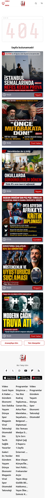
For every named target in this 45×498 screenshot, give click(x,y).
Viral (4, 424)
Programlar (22, 386)
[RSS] (38, 370)
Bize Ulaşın (22, 459)
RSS (18, 455)
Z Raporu (20, 443)
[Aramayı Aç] (35, 3)
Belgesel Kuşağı (22, 420)
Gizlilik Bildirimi (22, 482)
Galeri (5, 452)
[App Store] (9, 378)
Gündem (6, 397)
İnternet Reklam (22, 452)
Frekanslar (21, 471)
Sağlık (5, 443)
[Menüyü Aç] (41, 3)
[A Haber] (22, 3)
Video (5, 386)
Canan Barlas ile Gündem (22, 405)
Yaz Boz (20, 394)
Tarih (4, 440)
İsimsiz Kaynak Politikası (22, 494)
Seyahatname (22, 417)
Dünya (5, 413)
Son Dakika (8, 405)
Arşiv (18, 475)
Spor (4, 417)
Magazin (6, 420)
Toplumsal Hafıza (22, 401)
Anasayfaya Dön (11, 343)
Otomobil (7, 432)
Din (4, 436)
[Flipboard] (32, 370)
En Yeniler (7, 455)
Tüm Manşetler (34, 343)
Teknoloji (7, 428)
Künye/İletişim (22, 463)
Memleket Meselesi (22, 413)
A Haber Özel (8, 394)
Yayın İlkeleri (22, 490)
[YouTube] (25, 370)
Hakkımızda (22, 486)
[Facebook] (6, 370)
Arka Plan (21, 409)
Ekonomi (6, 401)
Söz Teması (22, 428)
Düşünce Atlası (22, 390)
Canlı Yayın (8, 390)
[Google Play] (23, 378)
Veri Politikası (22, 467)
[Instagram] (19, 370)
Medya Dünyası (22, 432)
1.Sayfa (20, 447)
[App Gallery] (36, 378)
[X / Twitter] (12, 370)
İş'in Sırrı (20, 436)
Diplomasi (21, 424)
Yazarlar (6, 447)
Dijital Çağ (21, 440)
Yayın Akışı (21, 478)
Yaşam (5, 409)
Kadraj (19, 397)
